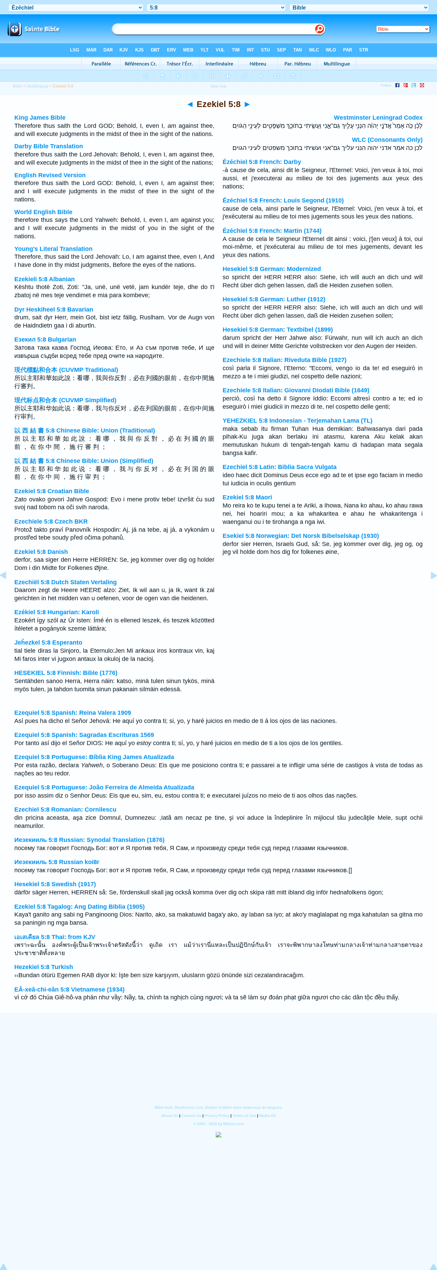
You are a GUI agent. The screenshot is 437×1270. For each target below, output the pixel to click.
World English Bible (43, 212)
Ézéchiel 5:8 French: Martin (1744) (272, 230)
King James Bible (40, 117)
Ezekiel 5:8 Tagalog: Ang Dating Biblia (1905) (79, 906)
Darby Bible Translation (48, 146)
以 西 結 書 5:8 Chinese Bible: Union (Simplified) (83, 460)
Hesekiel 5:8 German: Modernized (272, 269)
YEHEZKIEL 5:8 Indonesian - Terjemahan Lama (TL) (297, 420)
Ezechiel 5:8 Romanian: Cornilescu (65, 809)
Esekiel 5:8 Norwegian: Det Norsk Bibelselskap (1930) (301, 535)
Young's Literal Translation (53, 248)
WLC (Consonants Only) (387, 139)
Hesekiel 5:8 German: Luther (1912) (274, 299)
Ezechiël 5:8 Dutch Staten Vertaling (65, 582)
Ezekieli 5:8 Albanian (44, 279)
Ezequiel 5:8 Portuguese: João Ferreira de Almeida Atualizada (104, 787)
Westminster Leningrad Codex (378, 117)
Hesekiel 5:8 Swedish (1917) (55, 884)
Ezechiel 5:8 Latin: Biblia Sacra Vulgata (280, 467)
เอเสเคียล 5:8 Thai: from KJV (54, 937)
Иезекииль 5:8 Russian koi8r (56, 862)
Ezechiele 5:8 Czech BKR (51, 521)
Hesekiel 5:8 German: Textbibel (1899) (278, 329)
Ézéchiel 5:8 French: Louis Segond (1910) (283, 200)
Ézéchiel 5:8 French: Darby (262, 161)
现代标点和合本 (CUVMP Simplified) (65, 400)
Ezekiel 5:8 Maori (247, 497)
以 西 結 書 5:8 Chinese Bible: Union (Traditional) (84, 430)
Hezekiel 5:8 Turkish (43, 967)
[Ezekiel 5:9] (428, 590)
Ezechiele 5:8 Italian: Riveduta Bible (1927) (285, 360)
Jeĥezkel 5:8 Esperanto (48, 642)
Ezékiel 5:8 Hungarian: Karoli (56, 612)
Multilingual (37, 86)
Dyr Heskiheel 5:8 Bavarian (53, 309)
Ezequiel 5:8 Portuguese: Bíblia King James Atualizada (94, 757)
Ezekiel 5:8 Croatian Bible (51, 491)
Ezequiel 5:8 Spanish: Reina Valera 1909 (72, 712)
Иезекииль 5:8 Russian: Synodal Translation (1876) (89, 839)
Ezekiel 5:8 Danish (41, 551)
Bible (18, 86)
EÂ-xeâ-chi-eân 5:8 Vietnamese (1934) (69, 989)
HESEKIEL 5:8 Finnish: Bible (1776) (65, 672)
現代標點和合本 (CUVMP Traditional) (66, 369)
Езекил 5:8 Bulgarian (45, 339)
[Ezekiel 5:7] (8, 590)
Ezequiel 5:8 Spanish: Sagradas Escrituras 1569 (84, 734)
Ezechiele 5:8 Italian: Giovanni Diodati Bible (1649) (296, 390)
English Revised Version (50, 175)
